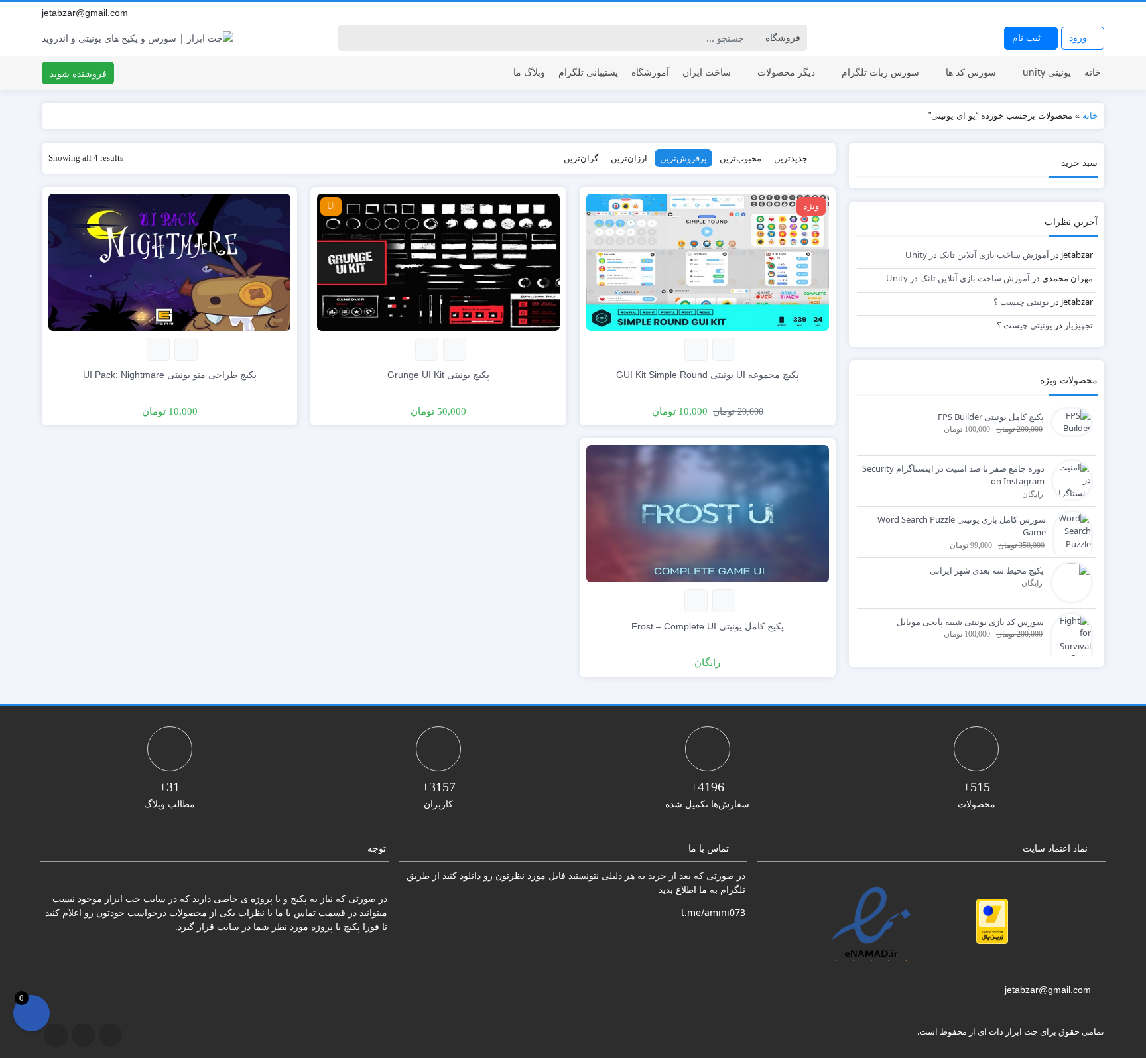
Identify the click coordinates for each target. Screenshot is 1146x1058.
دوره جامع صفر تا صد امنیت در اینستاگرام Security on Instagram (953, 475)
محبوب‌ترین (740, 158)
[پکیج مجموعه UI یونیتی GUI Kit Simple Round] (707, 261)
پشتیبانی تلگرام (588, 72)
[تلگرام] (1068, 12)
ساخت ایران (706, 72)
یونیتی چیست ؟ (1021, 302)
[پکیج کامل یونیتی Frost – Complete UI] (707, 512)
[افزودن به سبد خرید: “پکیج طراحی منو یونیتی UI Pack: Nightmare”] (186, 349)
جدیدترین (791, 158)
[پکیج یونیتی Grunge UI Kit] (438, 261)
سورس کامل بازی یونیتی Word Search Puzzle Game (961, 526)
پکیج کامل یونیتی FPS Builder (991, 417)
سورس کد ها (971, 72)
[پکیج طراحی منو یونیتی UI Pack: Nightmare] (169, 261)
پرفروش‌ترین (683, 158)
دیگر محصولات (786, 72)
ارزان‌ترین (629, 158)
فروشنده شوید (78, 73)
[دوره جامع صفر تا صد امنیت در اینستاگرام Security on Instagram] (1069, 479)
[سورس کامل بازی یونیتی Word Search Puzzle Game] (1069, 537)
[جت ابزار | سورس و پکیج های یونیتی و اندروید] (137, 38)
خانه (1092, 72)
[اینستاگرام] (1083, 12)
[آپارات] (1097, 12)
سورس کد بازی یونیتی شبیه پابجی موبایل (970, 622)
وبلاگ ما (529, 72)
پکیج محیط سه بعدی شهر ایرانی (987, 570)
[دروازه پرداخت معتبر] (992, 921)
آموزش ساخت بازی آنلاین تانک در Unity (977, 255)
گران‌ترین (581, 158)
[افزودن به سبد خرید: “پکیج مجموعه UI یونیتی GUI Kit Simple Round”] (724, 349)
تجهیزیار (1078, 325)
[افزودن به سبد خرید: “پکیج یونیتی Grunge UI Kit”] (455, 349)
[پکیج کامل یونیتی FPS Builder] (1068, 421)
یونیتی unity (1047, 72)
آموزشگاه (650, 72)
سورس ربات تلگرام (880, 72)
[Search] (350, 38)
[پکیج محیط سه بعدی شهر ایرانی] (1068, 581)
